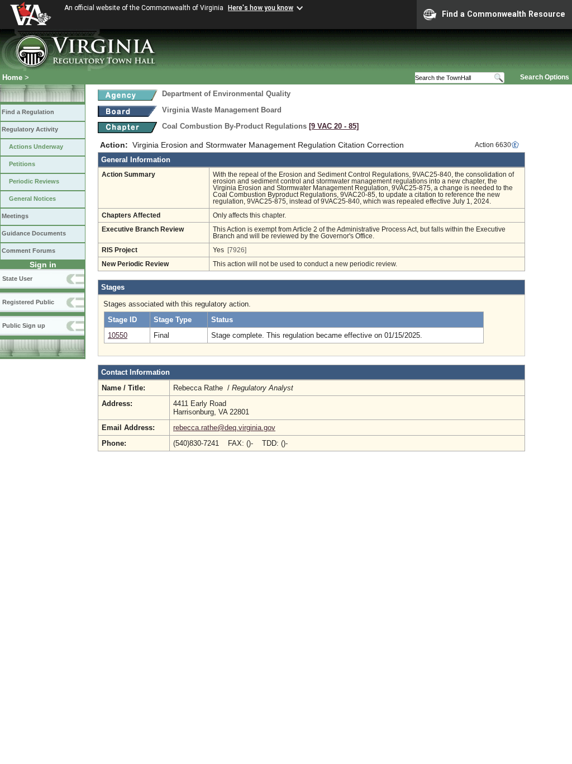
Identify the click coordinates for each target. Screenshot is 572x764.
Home (12, 77)
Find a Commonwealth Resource (503, 14)
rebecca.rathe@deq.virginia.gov (224, 427)
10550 (117, 335)
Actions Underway (36, 146)
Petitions (22, 164)
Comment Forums (28, 250)
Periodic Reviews (34, 181)
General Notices (32, 198)
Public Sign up (23, 325)
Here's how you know (260, 8)
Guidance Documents (34, 233)
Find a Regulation (28, 112)
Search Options (544, 77)
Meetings (15, 216)
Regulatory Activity (30, 129)
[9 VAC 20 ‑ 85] (334, 126)
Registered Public (28, 302)
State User (17, 278)
